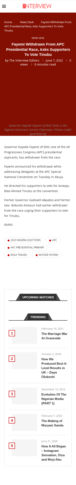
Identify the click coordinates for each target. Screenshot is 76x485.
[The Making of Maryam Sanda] (24, 422)
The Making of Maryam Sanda (52, 423)
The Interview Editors (24, 60)
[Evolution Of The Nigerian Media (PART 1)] (24, 396)
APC (54, 240)
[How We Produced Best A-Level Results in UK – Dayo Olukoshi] (24, 360)
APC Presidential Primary (27, 247)
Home (8, 22)
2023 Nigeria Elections (26, 240)
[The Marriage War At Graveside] (24, 335)
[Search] (72, 6)
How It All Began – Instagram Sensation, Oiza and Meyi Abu (53, 452)
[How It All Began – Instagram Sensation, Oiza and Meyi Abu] (24, 447)
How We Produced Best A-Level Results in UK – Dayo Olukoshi (54, 368)
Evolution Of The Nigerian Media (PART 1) (53, 399)
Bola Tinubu (19, 255)
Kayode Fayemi (48, 255)
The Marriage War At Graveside (54, 336)
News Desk (27, 22)
